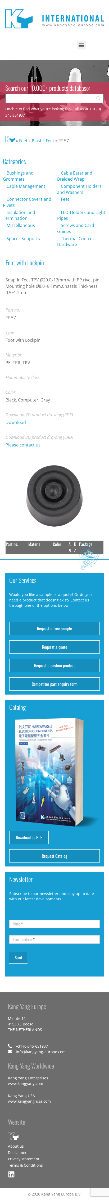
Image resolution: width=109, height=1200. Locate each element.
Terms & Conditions (25, 1165)
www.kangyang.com (25, 1083)
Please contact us (23, 445)
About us (16, 1146)
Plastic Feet (43, 141)
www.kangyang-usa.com (29, 1101)
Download (16, 422)
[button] (81, 45)
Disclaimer (17, 1152)
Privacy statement (23, 1158)
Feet (23, 141)
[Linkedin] (11, 1174)
